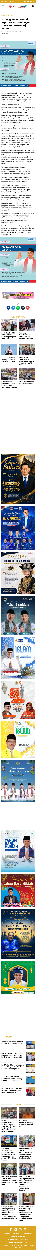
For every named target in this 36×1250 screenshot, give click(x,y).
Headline (10, 16)
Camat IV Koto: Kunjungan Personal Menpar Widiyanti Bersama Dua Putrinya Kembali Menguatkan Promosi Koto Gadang (26, 1183)
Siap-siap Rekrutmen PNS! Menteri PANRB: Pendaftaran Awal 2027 (26, 337)
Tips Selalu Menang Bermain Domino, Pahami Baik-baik (12, 1043)
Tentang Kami (27, 1234)
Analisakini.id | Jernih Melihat (20, 1245)
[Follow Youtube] (33, 1)
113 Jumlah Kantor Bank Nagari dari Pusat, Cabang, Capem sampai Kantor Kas (11, 1078)
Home (3, 16)
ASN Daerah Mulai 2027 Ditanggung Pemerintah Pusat (8, 359)
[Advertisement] (18, 411)
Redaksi (7, 1234)
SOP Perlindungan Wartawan (18, 1239)
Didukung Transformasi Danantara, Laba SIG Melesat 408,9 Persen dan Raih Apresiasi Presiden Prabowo (8, 1154)
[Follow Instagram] (30, 1)
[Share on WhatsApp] (18, 308)
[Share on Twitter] (13, 308)
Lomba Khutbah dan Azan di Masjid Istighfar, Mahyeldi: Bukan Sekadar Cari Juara (9, 1180)
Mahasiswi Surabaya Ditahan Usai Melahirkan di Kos (26, 1123)
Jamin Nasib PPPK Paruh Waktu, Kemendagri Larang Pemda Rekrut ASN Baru (26, 361)
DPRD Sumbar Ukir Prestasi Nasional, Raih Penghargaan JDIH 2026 (8, 336)
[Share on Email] (28, 308)
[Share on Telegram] (23, 308)
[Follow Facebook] (25, 1)
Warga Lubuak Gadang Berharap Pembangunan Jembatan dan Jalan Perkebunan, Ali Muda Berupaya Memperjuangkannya (9, 1213)
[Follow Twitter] (27, 1)
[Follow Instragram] (20, 1230)
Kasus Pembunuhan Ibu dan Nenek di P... (26, 383)
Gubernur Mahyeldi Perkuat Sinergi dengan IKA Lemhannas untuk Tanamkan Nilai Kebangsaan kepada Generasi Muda (26, 1213)
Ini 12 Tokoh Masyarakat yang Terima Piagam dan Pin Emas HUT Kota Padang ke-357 (12, 1067)
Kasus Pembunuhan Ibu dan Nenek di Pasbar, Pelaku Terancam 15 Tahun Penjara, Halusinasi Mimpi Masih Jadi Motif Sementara (9, 1126)
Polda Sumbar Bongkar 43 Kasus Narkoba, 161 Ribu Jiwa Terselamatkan (9, 384)
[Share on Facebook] (8, 308)
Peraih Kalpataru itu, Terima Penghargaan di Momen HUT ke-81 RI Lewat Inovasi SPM (12, 1055)
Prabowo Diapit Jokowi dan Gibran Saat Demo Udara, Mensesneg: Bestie (11, 1090)
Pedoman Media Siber (18, 1237)
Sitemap (16, 1234)
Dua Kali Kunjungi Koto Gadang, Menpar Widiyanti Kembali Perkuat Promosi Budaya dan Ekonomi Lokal (26, 1153)
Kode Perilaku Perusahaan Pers (18, 1242)
